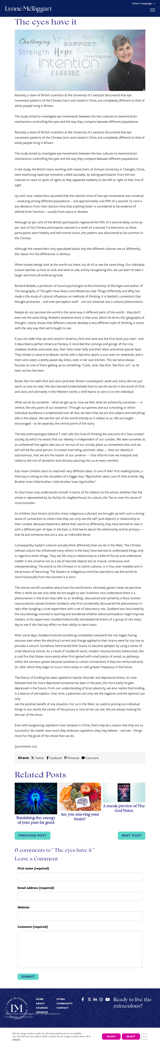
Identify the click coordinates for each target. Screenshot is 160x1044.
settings (16, 1039)
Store (61, 999)
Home (40, 999)
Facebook (55, 758)
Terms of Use (26, 1016)
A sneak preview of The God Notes (124, 809)
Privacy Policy (11, 1016)
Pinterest (73, 758)
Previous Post (32, 835)
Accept (111, 1036)
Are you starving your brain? (80, 817)
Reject (131, 1036)
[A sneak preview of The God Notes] (124, 793)
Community (65, 1003)
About (40, 1003)
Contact (63, 1007)
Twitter (39, 758)
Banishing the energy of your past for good (35, 820)
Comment (92, 758)
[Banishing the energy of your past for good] (36, 799)
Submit (28, 976)
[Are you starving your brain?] (80, 797)
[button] (143, 3)
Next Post (132, 835)
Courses (42, 1007)
